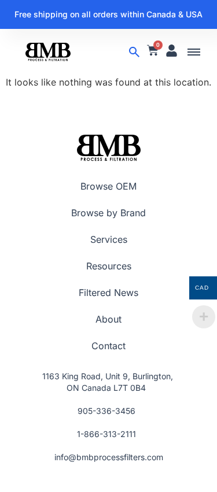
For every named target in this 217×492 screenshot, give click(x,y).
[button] (194, 52)
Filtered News (108, 292)
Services (108, 239)
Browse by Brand (108, 213)
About (108, 319)
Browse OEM (108, 186)
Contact (108, 346)
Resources (108, 266)
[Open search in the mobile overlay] (134, 52)
